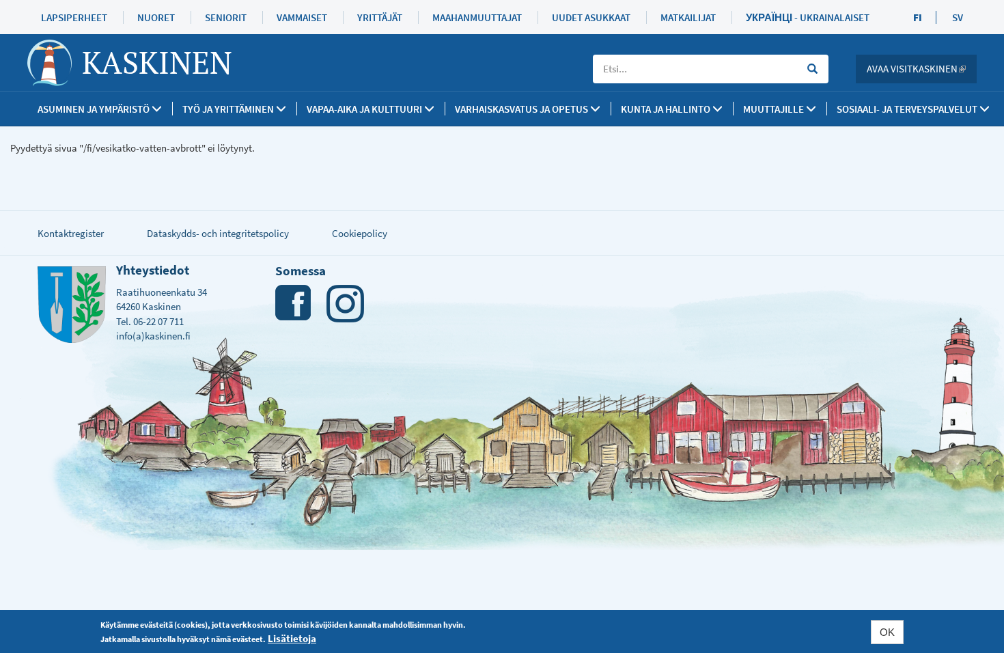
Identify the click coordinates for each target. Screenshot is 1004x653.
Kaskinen (157, 62)
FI (917, 17)
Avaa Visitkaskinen (922, 68)
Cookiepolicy (359, 233)
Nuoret (156, 17)
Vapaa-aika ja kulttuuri (365, 108)
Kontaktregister (71, 233)
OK (887, 632)
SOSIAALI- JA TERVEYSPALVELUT (908, 108)
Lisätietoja (292, 638)
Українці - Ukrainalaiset (807, 17)
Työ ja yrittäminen (229, 108)
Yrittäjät (379, 17)
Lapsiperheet (74, 17)
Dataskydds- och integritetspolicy (218, 233)
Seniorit (226, 17)
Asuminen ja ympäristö (95, 108)
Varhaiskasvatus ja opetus (522, 108)
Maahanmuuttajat (477, 17)
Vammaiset (302, 17)
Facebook (294, 303)
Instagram (345, 303)
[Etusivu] (54, 63)
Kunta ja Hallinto (666, 108)
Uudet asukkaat (591, 17)
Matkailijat (688, 17)
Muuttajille (774, 108)
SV (957, 17)
